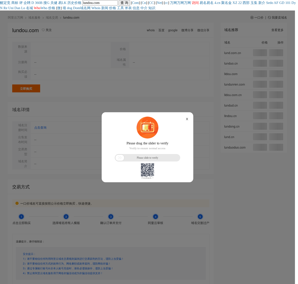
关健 (53, 3)
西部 (246, 3)
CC (151, 3)
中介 (143, 8)
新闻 (104, 8)
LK (64, 3)
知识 (151, 8)
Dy (293, 3)
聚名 (224, 3)
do (271, 3)
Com (135, 3)
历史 (70, 3)
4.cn (217, 3)
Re (5, 8)
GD (281, 3)
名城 (29, 8)
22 (240, 3)
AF (276, 3)
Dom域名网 (82, 8)
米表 (128, 8)
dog (69, 8)
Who (44, 8)
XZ (235, 3)
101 (288, 3)
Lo (23, 8)
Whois (95, 8)
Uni (11, 8)
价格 (77, 3)
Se (268, 3)
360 (37, 3)
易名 (203, 3)
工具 (120, 8)
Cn (144, 3)
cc (166, 3)
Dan (17, 8)
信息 (136, 8)
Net (159, 3)
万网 (173, 3)
